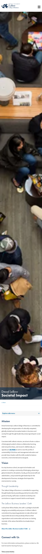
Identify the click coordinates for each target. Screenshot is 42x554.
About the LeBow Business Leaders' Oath (15, 529)
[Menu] (39, 8)
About (4, 402)
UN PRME (12, 450)
